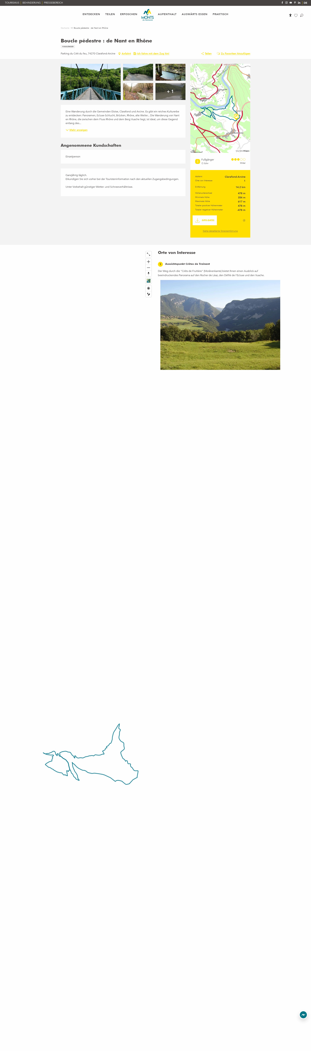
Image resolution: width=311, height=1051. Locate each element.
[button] (302, 15)
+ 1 (170, 91)
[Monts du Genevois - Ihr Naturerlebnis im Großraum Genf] (148, 15)
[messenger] (303, 1018)
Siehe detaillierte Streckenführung (220, 231)
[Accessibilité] (290, 15)
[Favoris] (296, 15)
